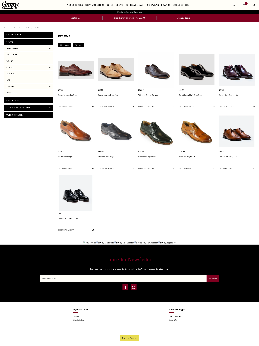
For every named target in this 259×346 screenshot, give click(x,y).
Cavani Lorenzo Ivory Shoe (108, 95)
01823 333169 (175, 316)
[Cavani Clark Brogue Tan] (237, 131)
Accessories (75, 5)
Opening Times (183, 18)
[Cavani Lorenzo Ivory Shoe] (116, 70)
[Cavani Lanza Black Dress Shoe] (196, 70)
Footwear (152, 5)
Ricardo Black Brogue (106, 157)
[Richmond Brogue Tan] (196, 131)
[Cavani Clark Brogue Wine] (237, 70)
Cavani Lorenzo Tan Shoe (67, 95)
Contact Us (75, 18)
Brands (166, 5)
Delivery (76, 316)
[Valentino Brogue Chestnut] (156, 70)
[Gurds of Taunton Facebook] (125, 287)
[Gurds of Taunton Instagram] (134, 287)
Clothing (122, 5)
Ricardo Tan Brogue (65, 157)
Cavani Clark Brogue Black (68, 218)
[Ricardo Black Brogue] (116, 131)
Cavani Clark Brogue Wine (228, 95)
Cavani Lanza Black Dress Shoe (190, 95)
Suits (110, 5)
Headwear (137, 5)
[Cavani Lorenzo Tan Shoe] (76, 70)
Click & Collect (78, 320)
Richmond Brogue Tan (187, 157)
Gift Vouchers (95, 5)
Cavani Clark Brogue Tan (228, 157)
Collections (181, 5)
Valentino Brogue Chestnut (148, 95)
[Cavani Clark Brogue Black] (76, 193)
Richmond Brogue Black (147, 157)
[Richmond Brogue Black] (156, 131)
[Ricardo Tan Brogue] (76, 131)
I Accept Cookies (129, 338)
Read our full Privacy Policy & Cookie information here (129, 332)
